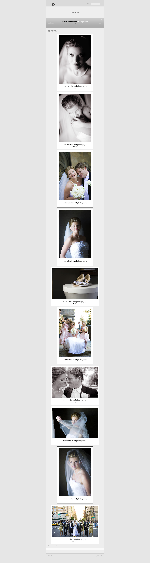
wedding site (100, 19)
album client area (50, 23)
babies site (100, 20)
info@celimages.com (99, 556)
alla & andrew (52, 30)
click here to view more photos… (53, 545)
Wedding (56, 31)
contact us (100, 23)
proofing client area (51, 22)
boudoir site (100, 22)
